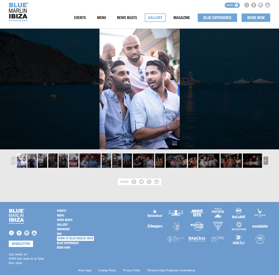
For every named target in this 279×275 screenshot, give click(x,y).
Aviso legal (85, 270)
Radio (229, 5)
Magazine (181, 17)
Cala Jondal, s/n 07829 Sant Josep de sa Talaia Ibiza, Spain (26, 258)
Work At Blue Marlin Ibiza (75, 238)
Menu (101, 17)
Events (80, 17)
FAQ (59, 234)
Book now (255, 17)
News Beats (127, 17)
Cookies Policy (107, 270)
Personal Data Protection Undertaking (171, 270)
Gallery (155, 17)
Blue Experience (217, 17)
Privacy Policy (132, 270)
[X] (246, 5)
